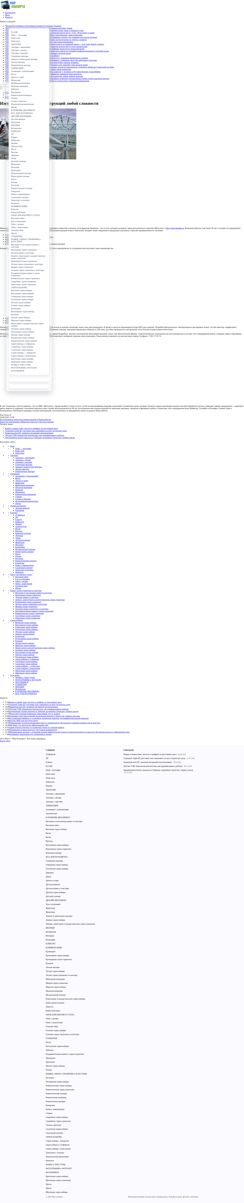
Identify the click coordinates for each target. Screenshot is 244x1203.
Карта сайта (5, 741)
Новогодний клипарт (24, 552)
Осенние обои (21, 586)
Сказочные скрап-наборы (26, 664)
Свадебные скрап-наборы (26, 661)
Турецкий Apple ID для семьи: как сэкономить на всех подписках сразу (36, 431)
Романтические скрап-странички (29, 613)
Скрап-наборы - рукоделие (57, 1141)
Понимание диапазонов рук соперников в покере (30, 734)
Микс (7, 15)
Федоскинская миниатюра (26, 501)
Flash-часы (19, 453)
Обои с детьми (21, 581)
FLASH (49, 766)
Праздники (20, 492)
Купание (19, 641)
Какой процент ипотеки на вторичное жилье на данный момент (36, 727)
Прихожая (19, 510)
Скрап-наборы (16, 620)
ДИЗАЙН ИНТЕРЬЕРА (56, 900)
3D (16, 517)
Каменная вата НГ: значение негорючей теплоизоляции (29, 433)
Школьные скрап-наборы (26, 673)
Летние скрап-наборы (24, 643)
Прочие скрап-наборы (24, 655)
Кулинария (20, 547)
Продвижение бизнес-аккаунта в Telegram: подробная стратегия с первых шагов (40, 438)
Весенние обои (21, 577)
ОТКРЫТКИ (21, 684)
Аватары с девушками (24, 458)
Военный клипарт (23, 533)
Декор (17, 538)
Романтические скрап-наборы (59, 1086)
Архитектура (21, 526)
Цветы (18, 503)
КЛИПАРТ (51, 944)
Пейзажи (19, 490)
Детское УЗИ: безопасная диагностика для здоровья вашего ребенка (34, 435)
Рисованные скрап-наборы (27, 657)
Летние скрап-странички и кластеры (31, 604)
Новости (9, 17)
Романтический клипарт (25, 561)
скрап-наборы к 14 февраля (27, 659)
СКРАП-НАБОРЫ (54, 1137)
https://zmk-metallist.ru (175, 228)
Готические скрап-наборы (26, 629)
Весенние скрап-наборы (25, 623)
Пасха (17, 554)
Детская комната (22, 508)
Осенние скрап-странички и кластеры (31, 609)
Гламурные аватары (23, 465)
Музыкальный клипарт (25, 549)
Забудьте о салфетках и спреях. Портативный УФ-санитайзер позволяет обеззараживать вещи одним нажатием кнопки (57, 78)
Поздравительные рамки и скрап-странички (34, 611)
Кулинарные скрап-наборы (27, 639)
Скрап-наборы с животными (27, 668)
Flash (12, 446)
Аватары (14, 455)
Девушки (19, 536)
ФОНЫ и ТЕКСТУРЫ (25, 678)
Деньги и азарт (21, 481)
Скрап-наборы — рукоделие (27, 666)
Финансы (19, 572)
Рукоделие (19, 563)
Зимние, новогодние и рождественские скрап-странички (40, 600)
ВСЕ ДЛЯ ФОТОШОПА (26, 694)
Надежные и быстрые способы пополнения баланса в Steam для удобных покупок (44, 716)
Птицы (18, 556)
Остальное (14, 675)
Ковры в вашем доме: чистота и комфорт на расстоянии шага (31, 428)
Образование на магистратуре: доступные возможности (33, 730)
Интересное (10, 13)
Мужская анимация (23, 487)
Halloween (19, 522)
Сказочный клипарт (24, 568)
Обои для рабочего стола (21, 574)
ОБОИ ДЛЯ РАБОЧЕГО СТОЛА (60, 1015)
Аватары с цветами (23, 462)
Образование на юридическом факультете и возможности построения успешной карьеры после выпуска (55, 723)
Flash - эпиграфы (53, 770)
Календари (20, 636)
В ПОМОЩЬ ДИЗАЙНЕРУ (27, 691)
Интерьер (19, 545)
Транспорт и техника (24, 570)
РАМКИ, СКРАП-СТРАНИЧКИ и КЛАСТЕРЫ (66, 1074)
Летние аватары (22, 469)
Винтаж (18, 531)
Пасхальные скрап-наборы (26, 652)
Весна (17, 478)
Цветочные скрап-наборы (26, 671)
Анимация (14, 474)
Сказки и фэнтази (23, 499)
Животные (20, 483)
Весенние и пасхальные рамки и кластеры (33, 593)
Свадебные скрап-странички (27, 616)
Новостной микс (53, 1011)
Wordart (18, 524)
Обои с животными (23, 584)
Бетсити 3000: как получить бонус (23, 721)
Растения (19, 558)
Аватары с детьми (23, 460)
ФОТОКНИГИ (21, 682)
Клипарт (14, 513)
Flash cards (19, 451)
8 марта (18, 519)
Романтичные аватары (25, 471)
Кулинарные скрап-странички (28, 602)
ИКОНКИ (19, 687)
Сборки (18, 497)
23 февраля (20, 515)
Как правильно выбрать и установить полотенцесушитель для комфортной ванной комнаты (49, 718)
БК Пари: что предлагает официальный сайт (29, 725)
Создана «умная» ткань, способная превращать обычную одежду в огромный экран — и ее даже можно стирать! (55, 44)
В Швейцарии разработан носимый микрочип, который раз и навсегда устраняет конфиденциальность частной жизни (57, 51)
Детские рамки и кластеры (26, 597)
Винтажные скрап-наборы (26, 625)
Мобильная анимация (24, 485)
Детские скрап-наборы (25, 632)
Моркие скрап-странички (26, 607)
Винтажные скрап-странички (28, 595)
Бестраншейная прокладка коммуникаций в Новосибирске (25, 419)
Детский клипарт (22, 540)
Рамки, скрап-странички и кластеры (26, 590)
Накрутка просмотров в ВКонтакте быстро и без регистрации (27, 422)
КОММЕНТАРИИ (54, 947)
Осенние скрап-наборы (25, 650)
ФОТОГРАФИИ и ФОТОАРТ (28, 680)
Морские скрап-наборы (25, 645)
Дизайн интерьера (18, 506)
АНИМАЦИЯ (52, 806)
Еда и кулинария (22, 579)
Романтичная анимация (25, 494)
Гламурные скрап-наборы (26, 627)
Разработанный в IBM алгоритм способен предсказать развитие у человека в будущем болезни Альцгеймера (53, 72)
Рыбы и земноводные (24, 565)
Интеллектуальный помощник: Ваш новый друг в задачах (35, 714)
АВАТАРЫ (51, 790)
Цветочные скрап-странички (27, 618)
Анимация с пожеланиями (26, 476)
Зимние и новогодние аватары (28, 467)
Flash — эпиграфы (23, 448)
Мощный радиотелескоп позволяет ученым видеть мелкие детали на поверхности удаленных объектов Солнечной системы (60, 67)
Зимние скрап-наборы (24, 634)
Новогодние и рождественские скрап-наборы (35, 648)
